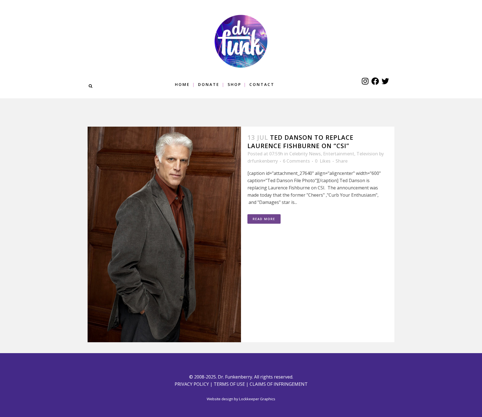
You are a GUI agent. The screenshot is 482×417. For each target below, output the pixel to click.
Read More (264, 219)
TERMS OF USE (229, 384)
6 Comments (296, 161)
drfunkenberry (262, 161)
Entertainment (338, 154)
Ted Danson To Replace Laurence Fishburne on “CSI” (300, 141)
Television (367, 154)
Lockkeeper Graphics (257, 398)
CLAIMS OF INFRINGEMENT (279, 384)
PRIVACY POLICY (192, 384)
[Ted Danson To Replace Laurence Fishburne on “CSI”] (164, 234)
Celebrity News (305, 154)
